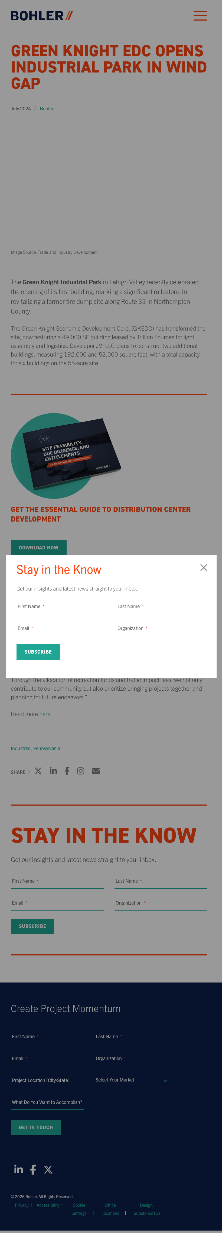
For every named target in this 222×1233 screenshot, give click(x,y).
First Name (31, 606)
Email (25, 628)
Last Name (130, 606)
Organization (132, 628)
